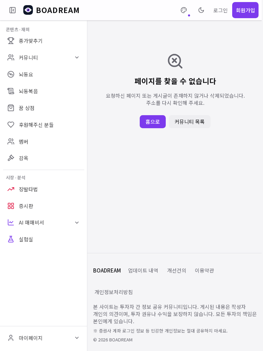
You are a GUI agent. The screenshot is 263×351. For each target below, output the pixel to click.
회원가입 (245, 10)
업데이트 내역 (143, 270)
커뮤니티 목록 (190, 121)
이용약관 (204, 270)
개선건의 (176, 270)
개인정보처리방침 (114, 291)
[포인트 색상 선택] (184, 10)
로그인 (220, 10)
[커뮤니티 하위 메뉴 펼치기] (77, 57)
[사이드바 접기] (12, 10)
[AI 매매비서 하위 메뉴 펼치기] (77, 222)
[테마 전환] (201, 10)
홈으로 (153, 121)
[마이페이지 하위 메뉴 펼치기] (77, 338)
